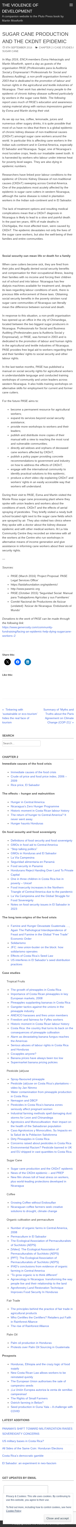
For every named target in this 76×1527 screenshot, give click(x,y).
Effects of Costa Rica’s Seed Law (32, 955)
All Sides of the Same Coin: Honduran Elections (32, 1448)
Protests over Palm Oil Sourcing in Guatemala (40, 1347)
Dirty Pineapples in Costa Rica (30, 1139)
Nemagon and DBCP (24, 1100)
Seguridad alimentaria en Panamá (33, 861)
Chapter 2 (46, 47)
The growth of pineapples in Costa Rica (36, 989)
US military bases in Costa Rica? (23, 1441)
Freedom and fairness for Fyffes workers (37, 1019)
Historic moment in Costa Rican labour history (40, 810)
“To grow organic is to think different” (34, 1275)
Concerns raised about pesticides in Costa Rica (41, 1143)
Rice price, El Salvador (25, 785)
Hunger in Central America (28, 802)
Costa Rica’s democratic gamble (23, 1455)
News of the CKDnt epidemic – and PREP (37, 1172)
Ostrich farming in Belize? (27, 1402)
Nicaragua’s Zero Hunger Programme (35, 806)
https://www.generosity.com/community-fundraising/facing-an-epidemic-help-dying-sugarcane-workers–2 (37, 631)
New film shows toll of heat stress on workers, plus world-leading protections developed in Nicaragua (40, 1181)
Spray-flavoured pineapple (28, 1079)
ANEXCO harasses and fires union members (39, 1015)
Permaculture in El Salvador (28, 1236)
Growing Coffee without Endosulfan (33, 1202)
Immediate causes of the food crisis (33, 772)
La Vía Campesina (22, 857)
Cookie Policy (13, 1511)
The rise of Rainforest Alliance (30, 1326)
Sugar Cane (10, 51)
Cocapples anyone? (23, 1053)
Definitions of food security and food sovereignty (41, 840)
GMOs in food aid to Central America (34, 844)
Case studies (63, 47)
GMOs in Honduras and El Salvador (34, 853)
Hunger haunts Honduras (27, 823)
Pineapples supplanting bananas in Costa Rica (40, 1002)
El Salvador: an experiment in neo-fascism (29, 1463)
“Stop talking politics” (24, 849)
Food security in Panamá (27, 866)
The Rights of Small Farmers (29, 1398)
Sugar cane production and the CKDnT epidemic (42, 1168)
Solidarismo (18, 943)
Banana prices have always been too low (37, 1058)
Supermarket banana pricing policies (34, 1062)
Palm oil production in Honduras (31, 1342)
